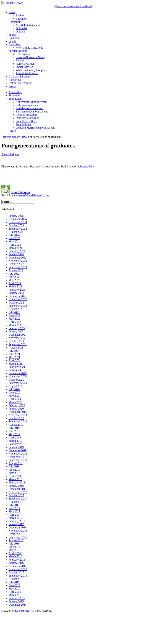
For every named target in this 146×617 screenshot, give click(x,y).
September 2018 (18, 460)
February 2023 (17, 289)
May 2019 (14, 434)
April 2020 (15, 398)
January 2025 (16, 215)
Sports (12, 34)
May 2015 (14, 588)
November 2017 (18, 492)
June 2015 (14, 585)
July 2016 (14, 543)
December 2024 (18, 218)
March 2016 (15, 556)
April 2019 (15, 437)
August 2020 (16, 386)
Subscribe (14, 95)
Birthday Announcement (29, 108)
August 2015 (16, 578)
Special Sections (18, 50)
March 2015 (15, 594)
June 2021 (14, 353)
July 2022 (14, 312)
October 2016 (16, 533)
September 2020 (18, 382)
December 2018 (18, 450)
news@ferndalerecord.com (33, 195)
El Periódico (23, 54)
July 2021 (14, 350)
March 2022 (15, 325)
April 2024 (15, 244)
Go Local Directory (20, 76)
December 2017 (18, 488)
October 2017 (16, 495)
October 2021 (16, 341)
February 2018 (17, 482)
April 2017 (15, 514)
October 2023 (16, 263)
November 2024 (18, 222)
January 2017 (16, 524)
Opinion (20, 31)
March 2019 (15, 440)
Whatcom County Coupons (31, 70)
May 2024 (14, 241)
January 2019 (16, 447)
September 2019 (18, 421)
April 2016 (15, 553)
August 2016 (16, 540)
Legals (12, 41)
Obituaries (21, 28)
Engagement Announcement (32, 111)
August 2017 (16, 501)
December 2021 (18, 334)
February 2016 (17, 559)
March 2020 (15, 402)
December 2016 (18, 527)
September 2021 (18, 344)
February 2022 (17, 328)
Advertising (15, 92)
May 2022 (14, 318)
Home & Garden (25, 63)
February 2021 (17, 366)
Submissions (16, 98)
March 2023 (15, 286)
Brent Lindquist (10, 154)
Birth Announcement (27, 105)
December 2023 (18, 257)
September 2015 (18, 575)
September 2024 (18, 228)
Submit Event (23, 124)
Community (15, 21)
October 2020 (16, 379)
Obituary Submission (27, 117)
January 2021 (16, 370)
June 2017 (14, 508)
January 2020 (16, 408)
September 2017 (18, 498)
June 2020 (14, 392)
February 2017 (17, 521)
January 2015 (16, 601)
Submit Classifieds (26, 121)
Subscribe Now (86, 166)
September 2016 (18, 537)
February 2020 (17, 405)
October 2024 (16, 225)
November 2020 (18, 376)
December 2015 (18, 566)
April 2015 (15, 591)
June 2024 (14, 238)
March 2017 (15, 517)
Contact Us (15, 79)
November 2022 (18, 299)
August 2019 (16, 424)
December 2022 (18, 296)
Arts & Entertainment (28, 25)
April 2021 (15, 360)
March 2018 (15, 479)
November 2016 (18, 530)
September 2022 (18, 305)
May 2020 (14, 395)
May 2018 (14, 472)
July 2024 (14, 235)
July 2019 (14, 427)
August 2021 (16, 347)
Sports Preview (24, 66)
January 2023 (16, 292)
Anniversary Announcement (31, 101)
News (12, 12)
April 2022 (15, 321)
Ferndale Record (10, 136)
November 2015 (18, 569)
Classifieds (15, 44)
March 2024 (15, 247)
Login (70, 166)
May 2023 (14, 280)
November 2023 (18, 260)
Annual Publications (27, 73)
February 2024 (17, 251)
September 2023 (18, 267)
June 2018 (14, 469)
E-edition (14, 37)
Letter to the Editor (26, 114)
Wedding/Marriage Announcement (35, 127)
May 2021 (14, 357)
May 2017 (14, 511)
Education (21, 18)
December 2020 (18, 373)
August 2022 (16, 308)
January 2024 (16, 254)
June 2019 (14, 431)
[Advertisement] (73, 176)
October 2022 (16, 302)
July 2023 (14, 273)
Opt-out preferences (20, 82)
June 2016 (14, 546)
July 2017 (14, 504)
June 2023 (14, 276)
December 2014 (18, 604)
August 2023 (16, 270)
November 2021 (18, 337)
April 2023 (15, 283)
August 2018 (16, 463)
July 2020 (14, 389)
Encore (20, 60)
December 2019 (18, 411)
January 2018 (16, 485)
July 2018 (14, 466)
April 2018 (15, 476)
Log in (12, 86)
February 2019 (17, 443)
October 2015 (16, 572)
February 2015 (17, 598)
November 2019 (18, 415)
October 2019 (16, 418)
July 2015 (14, 582)
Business (21, 15)
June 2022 (14, 315)
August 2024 (16, 231)
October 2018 (16, 456)
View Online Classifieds (29, 47)
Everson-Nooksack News (30, 57)
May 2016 (14, 549)
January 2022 (16, 331)
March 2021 (15, 363)
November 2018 (18, 453)
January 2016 (16, 562)
